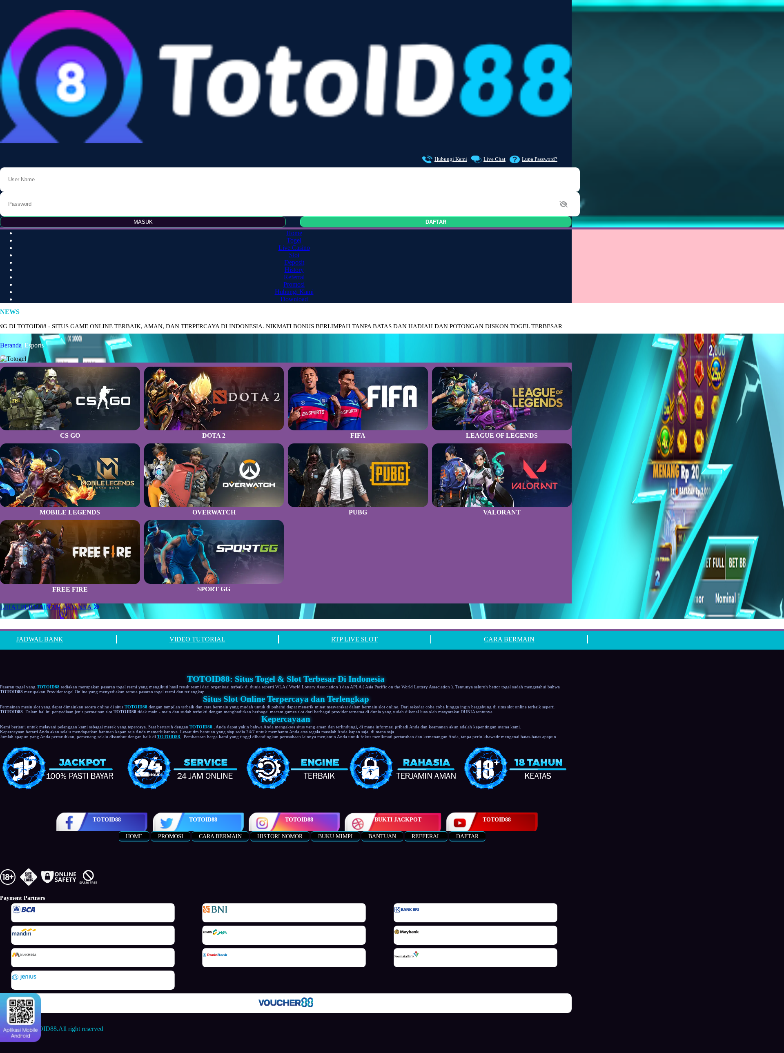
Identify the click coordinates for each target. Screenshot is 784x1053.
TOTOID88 (107, 820)
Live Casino (294, 247)
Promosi (294, 284)
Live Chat (494, 159)
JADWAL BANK (39, 639)
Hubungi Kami (450, 159)
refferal (426, 836)
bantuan (382, 836)
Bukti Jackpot (397, 820)
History (294, 269)
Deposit (294, 262)
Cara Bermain (220, 836)
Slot (294, 255)
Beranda (11, 345)
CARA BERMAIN (509, 639)
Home (294, 232)
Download (294, 299)
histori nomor (280, 836)
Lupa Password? (539, 159)
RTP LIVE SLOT (354, 639)
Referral (294, 277)
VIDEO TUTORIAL (197, 639)
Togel (294, 240)
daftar (467, 836)
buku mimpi (335, 836)
